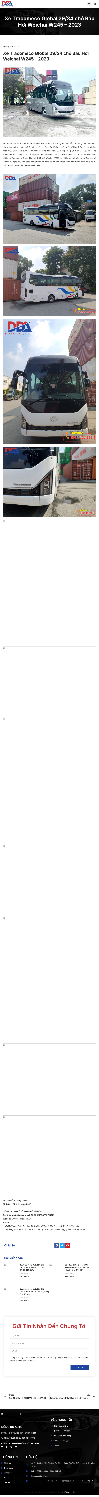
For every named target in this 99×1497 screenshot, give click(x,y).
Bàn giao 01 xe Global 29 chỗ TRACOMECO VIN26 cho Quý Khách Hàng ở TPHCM (77, 1267)
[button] (89, 4)
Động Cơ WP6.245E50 (76, 151)
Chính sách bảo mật (71, 1357)
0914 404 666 (42, 1471)
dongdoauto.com (50, 1481)
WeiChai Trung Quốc (17, 154)
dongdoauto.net (86, 1481)
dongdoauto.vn (68, 1481)
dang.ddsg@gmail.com (40, 1476)
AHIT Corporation (68, 1492)
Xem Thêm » (24, 1276)
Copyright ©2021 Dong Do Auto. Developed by (43, 1492)
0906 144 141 (55, 1471)
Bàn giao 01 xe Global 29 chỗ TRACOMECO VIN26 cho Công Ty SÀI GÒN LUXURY (33, 1267)
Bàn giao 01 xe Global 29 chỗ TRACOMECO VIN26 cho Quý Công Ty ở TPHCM (34, 1291)
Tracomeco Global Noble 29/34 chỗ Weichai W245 (30, 143)
